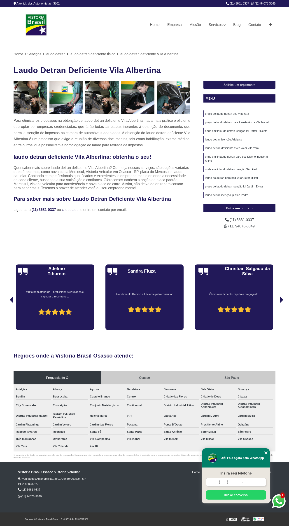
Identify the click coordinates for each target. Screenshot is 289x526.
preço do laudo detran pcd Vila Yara (227, 113)
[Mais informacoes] (270, 24)
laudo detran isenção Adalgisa (223, 139)
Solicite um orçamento (239, 84)
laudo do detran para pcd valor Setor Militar (231, 178)
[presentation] (5, 317)
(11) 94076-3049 (264, 3)
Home (155, 25)
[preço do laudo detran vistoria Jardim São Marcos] (102, 97)
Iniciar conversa (236, 495)
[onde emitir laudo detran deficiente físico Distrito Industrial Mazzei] (138, 97)
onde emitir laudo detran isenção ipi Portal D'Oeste (236, 131)
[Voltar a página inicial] (36, 25)
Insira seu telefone (236, 473)
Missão (195, 25)
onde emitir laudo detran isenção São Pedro (232, 169)
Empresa (174, 25)
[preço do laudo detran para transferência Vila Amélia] (30, 97)
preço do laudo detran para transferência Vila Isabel (237, 122)
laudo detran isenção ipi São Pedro (226, 195)
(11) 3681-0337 (239, 3)
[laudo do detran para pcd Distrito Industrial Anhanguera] (173, 97)
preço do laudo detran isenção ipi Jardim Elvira (234, 186)
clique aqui (70, 210)
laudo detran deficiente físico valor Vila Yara (232, 148)
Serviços (216, 25)
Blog (237, 25)
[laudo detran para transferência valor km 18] (66, 97)
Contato (254, 25)
